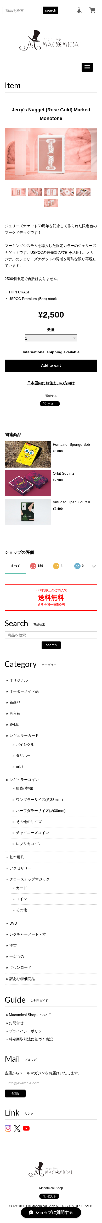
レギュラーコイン (24, 780)
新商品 (14, 702)
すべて (15, 566)
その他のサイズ (29, 822)
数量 (51, 330)
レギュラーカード (24, 735)
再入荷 (14, 713)
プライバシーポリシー (27, 1031)
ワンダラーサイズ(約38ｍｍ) (39, 799)
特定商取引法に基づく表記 (31, 1039)
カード (21, 888)
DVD (13, 923)
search (50, 10)
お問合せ (16, 1023)
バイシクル (25, 744)
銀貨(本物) (24, 788)
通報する (51, 395)
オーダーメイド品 (24, 691)
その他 (21, 910)
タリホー (23, 755)
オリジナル (18, 680)
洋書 (13, 945)
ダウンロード (20, 967)
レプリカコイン (29, 844)
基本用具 (16, 857)
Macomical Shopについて (30, 1015)
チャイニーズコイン (32, 833)
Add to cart (51, 365)
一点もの (16, 956)
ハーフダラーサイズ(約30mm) (41, 811)
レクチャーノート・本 (27, 934)
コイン (21, 899)
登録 (15, 1093)
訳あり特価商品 (22, 979)
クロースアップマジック (29, 879)
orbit (19, 766)
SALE (14, 724)
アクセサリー (20, 868)
